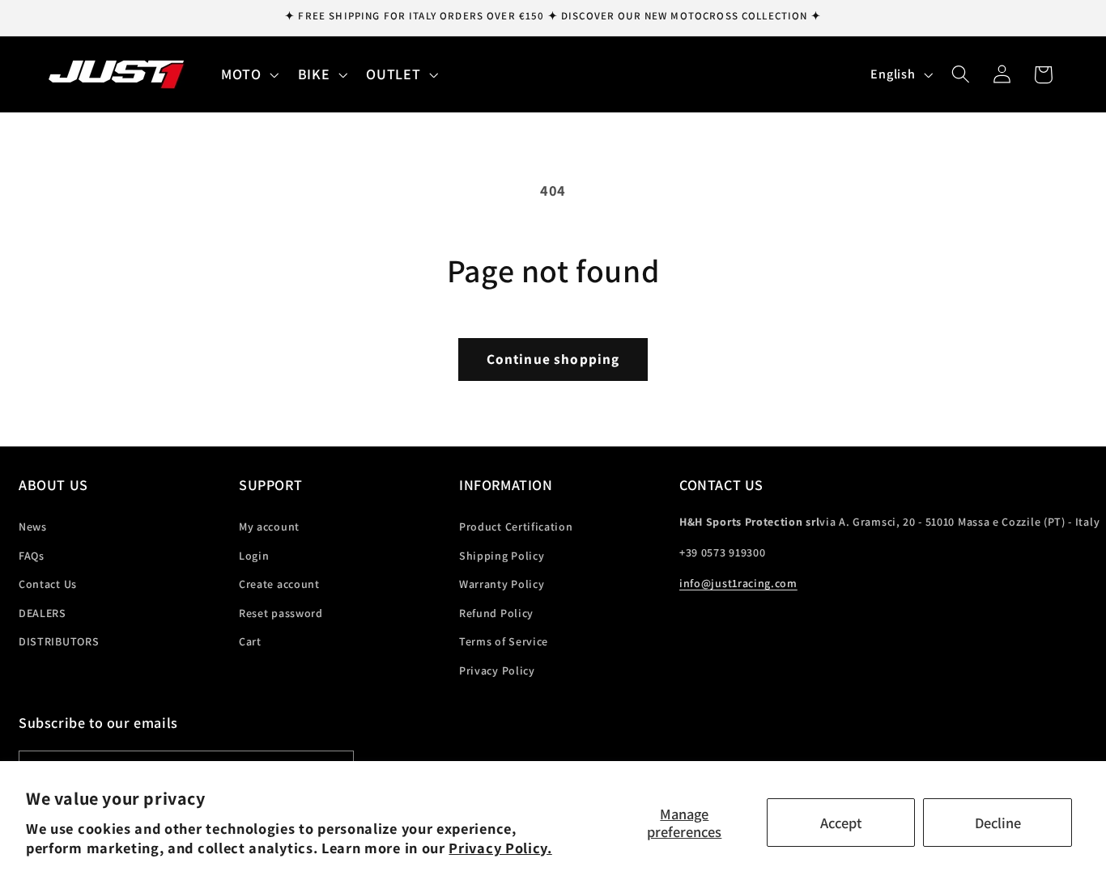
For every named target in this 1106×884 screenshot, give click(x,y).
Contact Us (48, 584)
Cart (250, 641)
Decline (998, 822)
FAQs (32, 555)
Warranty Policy (501, 584)
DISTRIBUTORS (59, 641)
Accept (840, 822)
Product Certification (516, 526)
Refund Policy (496, 613)
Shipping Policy (501, 555)
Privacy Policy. (500, 847)
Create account (279, 584)
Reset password (281, 613)
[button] (248, 74)
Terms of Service (503, 641)
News (33, 526)
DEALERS (42, 613)
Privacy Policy (497, 670)
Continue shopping (553, 358)
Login (254, 555)
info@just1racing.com (738, 583)
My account (269, 526)
